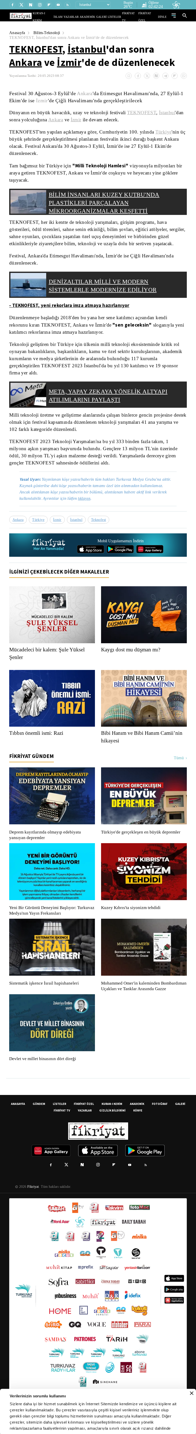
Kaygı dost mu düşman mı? (132, 663)
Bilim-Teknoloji (47, 32)
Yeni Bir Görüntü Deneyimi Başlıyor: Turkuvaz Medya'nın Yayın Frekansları (50, 924)
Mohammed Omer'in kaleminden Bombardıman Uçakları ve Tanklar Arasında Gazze (141, 1002)
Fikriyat (32, 1206)
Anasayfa (17, 32)
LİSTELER (118, 17)
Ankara (25, 62)
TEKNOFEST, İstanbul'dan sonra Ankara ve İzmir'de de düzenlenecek (71, 37)
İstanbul (87, 49)
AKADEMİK (94, 17)
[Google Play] (120, 563)
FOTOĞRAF (159, 1123)
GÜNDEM (39, 1123)
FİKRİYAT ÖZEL (149, 17)
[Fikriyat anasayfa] (49, 558)
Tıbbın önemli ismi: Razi (37, 746)
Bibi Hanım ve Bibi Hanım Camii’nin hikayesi (142, 750)
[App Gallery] (149, 563)
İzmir (69, 62)
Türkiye (161, 132)
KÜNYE (137, 1129)
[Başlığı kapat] (191, 1393)
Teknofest (100, 533)
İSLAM (70, 17)
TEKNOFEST (35, 49)
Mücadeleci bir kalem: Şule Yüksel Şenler (48, 667)
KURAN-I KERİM (112, 1123)
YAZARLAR (81, 17)
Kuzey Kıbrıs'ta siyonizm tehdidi (130, 921)
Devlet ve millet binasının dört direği (43, 1078)
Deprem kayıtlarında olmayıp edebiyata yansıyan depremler (46, 848)
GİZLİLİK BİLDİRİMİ (112, 1129)
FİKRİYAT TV (132, 17)
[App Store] (90, 563)
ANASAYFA (18, 1123)
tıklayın (88, 512)
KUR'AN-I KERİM (55, 17)
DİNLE (163, 17)
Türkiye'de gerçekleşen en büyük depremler (142, 845)
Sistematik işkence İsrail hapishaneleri (44, 997)
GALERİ (106, 17)
